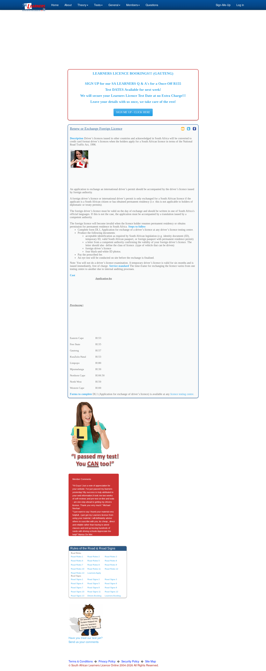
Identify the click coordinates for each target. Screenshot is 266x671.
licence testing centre (181, 394)
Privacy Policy (107, 661)
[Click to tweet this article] (189, 128)
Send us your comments (84, 642)
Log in (240, 5)
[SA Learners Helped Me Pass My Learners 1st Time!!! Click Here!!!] (86, 619)
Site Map (150, 661)
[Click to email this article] (183, 128)
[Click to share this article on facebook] (194, 128)
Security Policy (130, 661)
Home (55, 5)
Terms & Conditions (81, 661)
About (68, 5)
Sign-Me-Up (223, 5)
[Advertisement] (133, 38)
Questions (152, 5)
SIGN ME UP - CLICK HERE (133, 112)
